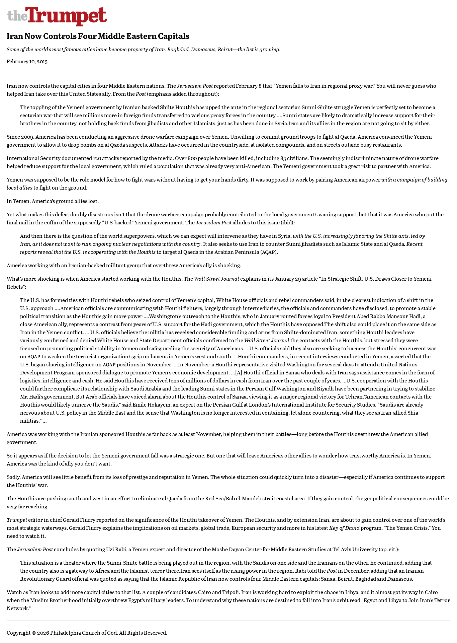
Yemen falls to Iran (298, 85)
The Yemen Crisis (407, 527)
